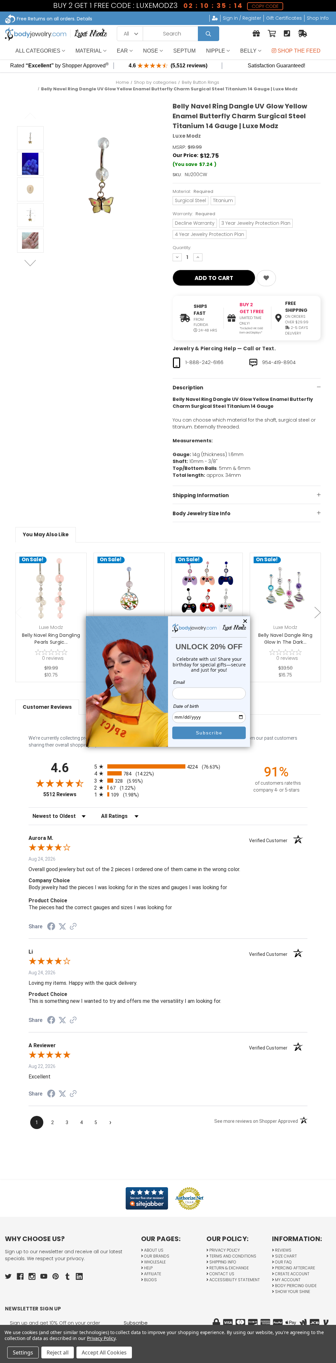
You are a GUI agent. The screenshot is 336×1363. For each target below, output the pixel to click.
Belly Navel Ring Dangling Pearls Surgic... (51, 638)
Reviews (282, 1250)
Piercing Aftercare (294, 1268)
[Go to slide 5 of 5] (18, 613)
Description (188, 387)
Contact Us (221, 1274)
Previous (30, 115)
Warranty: (194, 214)
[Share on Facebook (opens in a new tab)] (51, 927)
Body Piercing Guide (295, 1285)
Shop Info (318, 18)
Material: (193, 191)
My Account (287, 1279)
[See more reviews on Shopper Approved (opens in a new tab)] (73, 927)
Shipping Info (222, 1262)
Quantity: (182, 247)
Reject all (58, 1352)
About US (153, 1250)
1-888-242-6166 (204, 362)
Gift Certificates (284, 18)
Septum (184, 51)
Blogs (150, 1279)
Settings (23, 1352)
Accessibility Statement (234, 1279)
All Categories (37, 51)
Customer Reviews (47, 707)
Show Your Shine (292, 1291)
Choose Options (133, 598)
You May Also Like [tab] (46, 534)
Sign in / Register (242, 18)
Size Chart (285, 1256)
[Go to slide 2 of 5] (317, 613)
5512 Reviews (67, 794)
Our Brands (156, 1256)
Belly (248, 51)
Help (148, 1268)
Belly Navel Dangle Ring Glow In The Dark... (285, 638)
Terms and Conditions (232, 1256)
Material (88, 51)
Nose (150, 51)
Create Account (291, 1274)
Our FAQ (283, 1262)
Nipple (215, 51)
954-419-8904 (279, 362)
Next (30, 262)
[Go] (208, 33)
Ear (122, 51)
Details (84, 18)
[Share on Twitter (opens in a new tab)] (62, 926)
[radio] (168, 766)
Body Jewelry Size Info (201, 513)
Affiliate (152, 1274)
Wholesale (154, 1262)
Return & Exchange (228, 1268)
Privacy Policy (224, 1250)
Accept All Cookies (104, 1352)
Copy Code (265, 6)
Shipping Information (201, 495)
